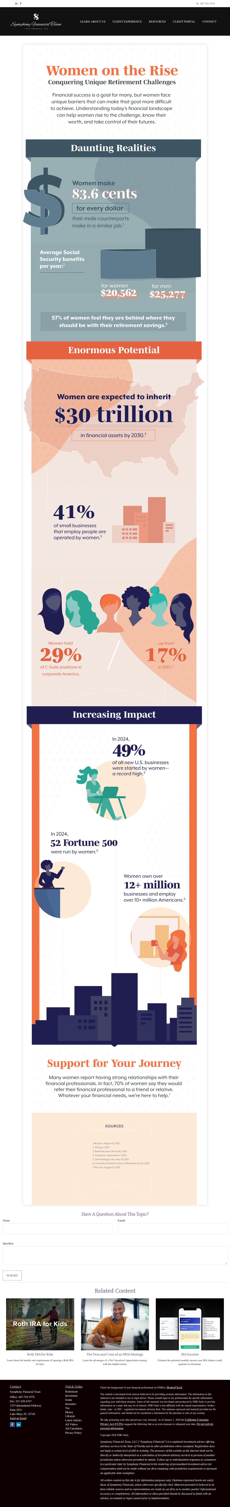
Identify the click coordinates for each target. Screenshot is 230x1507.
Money (69, 1412)
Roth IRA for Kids (40, 1354)
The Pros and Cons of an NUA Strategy (115, 1354)
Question (8, 1243)
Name (6, 1220)
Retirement (71, 1391)
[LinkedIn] (16, 3)
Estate (68, 1400)
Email (121, 1220)
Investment (71, 1395)
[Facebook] (20, 3)
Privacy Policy (73, 1432)
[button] (93, 21)
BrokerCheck (174, 1387)
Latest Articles (73, 1420)
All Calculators (73, 1428)
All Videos (71, 1424)
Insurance (70, 1404)
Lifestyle (70, 1416)
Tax (67, 1408)
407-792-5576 (207, 3)
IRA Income (190, 1354)
